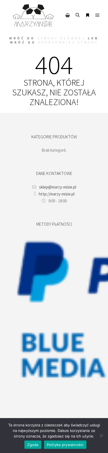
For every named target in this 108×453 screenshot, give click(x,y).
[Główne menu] (97, 15)
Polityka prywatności (65, 444)
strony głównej (61, 38)
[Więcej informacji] (87, 15)
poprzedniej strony (68, 42)
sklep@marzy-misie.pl (57, 187)
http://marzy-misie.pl (56, 194)
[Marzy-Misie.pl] (33, 15)
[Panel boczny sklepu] (68, 15)
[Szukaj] (78, 15)
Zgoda (32, 444)
